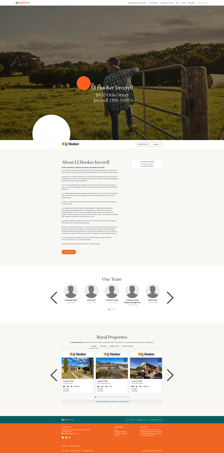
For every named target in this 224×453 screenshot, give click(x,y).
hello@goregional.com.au (71, 433)
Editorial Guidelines (75, 450)
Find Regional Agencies (121, 433)
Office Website (70, 252)
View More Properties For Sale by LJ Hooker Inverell (112, 401)
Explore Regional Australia (136, 3)
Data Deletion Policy (87, 450)
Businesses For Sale (167, 3)
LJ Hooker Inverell (147, 162)
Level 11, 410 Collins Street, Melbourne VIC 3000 (77, 429)
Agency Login (142, 419)
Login (199, 3)
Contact (116, 435)
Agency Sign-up (156, 419)
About (116, 429)
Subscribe (191, 3)
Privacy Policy (65, 450)
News (177, 3)
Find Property (153, 3)
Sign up (205, 3)
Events (183, 3)
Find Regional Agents (120, 431)
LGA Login (131, 419)
